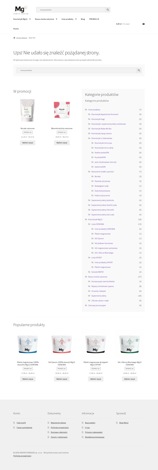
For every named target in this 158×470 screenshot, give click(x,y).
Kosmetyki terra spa (103, 143)
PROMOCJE (94, 19)
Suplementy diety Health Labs (104, 205)
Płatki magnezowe (102, 233)
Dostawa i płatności (59, 432)
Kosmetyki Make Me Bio (101, 128)
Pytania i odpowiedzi (93, 432)
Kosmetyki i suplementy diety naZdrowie (108, 124)
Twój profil (21, 422)
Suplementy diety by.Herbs (102, 200)
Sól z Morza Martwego (104, 252)
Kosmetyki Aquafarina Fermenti (104, 114)
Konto (16, 28)
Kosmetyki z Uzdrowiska (101, 138)
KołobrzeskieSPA (102, 152)
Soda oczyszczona (102, 195)
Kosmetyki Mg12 (20, 19)
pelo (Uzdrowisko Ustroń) (105, 162)
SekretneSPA (100, 167)
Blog (83, 19)
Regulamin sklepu (58, 422)
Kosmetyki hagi (98, 119)
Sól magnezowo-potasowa (106, 248)
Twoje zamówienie (24, 427)
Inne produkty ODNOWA (105, 229)
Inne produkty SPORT (104, 262)
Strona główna (21, 38)
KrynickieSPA (100, 157)
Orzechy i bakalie (98, 291)
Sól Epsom (99, 238)
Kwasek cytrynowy (102, 181)
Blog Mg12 (123, 422)
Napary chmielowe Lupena (102, 286)
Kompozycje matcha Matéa (103, 281)
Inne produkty (67, 19)
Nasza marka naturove (44, 19)
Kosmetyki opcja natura (101, 133)
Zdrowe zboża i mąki (100, 300)
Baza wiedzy (90, 422)
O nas (87, 427)
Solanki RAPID (97, 272)
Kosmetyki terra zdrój (104, 147)
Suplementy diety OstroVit (102, 210)
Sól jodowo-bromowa (104, 243)
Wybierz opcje (27, 143)
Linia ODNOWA (97, 224)
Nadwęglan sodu (102, 186)
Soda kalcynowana (102, 190)
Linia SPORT (96, 257)
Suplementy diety (98, 295)
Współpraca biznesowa (94, 437)
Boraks (98, 176)
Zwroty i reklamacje (59, 437)
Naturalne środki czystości (102, 171)
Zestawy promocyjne (97, 305)
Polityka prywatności (60, 427)
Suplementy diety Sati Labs (102, 214)
